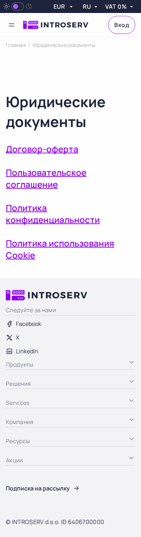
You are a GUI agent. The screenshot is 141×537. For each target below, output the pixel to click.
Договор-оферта (42, 149)
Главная (16, 45)
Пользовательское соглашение (46, 178)
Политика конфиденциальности (53, 214)
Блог (12, 470)
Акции (14, 498)
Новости (17, 484)
